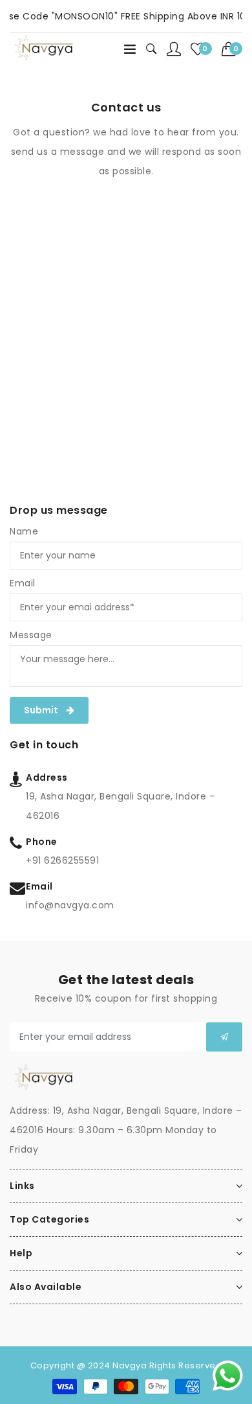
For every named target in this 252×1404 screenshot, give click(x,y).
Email (23, 583)
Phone (42, 841)
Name (24, 531)
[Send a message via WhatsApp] (228, 1376)
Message (31, 634)
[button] (232, 49)
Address (47, 777)
